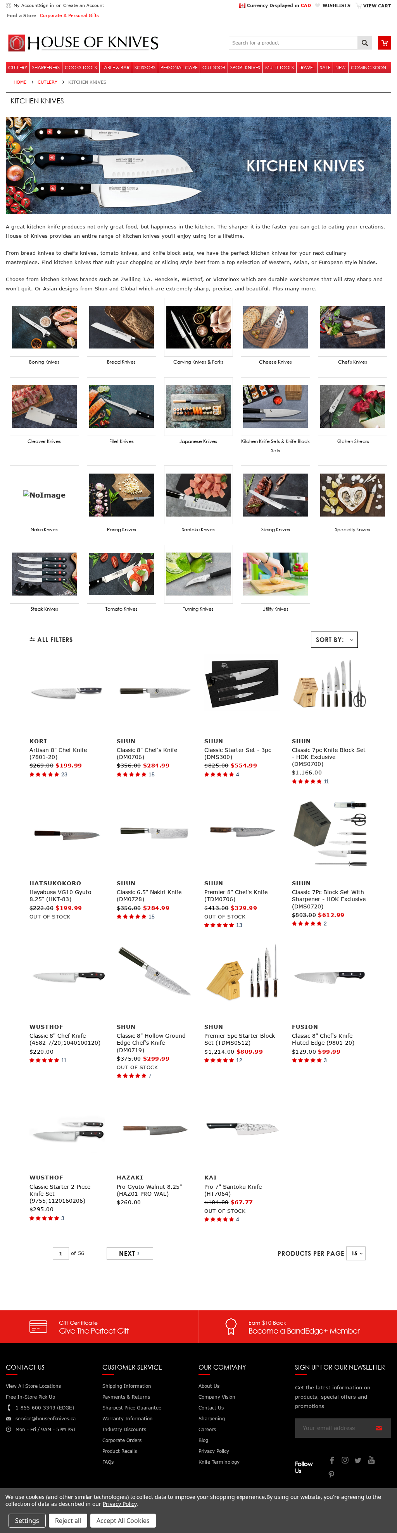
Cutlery (17, 67)
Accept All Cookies (123, 1520)
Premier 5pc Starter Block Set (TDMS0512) (239, 1039)
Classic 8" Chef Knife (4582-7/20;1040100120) (64, 1039)
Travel (307, 67)
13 (239, 925)
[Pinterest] (332, 1475)
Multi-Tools (279, 67)
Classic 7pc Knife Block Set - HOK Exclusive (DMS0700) (329, 757)
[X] (358, 1461)
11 (326, 781)
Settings (27, 1520)
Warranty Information (127, 1418)
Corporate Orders (122, 1440)
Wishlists (336, 5)
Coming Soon (368, 67)
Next (127, 1253)
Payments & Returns (126, 1397)
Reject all (68, 1520)
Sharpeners (46, 67)
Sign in (46, 5)
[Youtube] (372, 1461)
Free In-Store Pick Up (30, 1397)
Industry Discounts (124, 1429)
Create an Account (83, 5)
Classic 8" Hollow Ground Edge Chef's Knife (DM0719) (151, 1042)
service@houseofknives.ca (46, 1418)
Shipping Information (126, 1386)
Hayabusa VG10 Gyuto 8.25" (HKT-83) (60, 895)
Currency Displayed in (278, 5)
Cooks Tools (81, 67)
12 (239, 1060)
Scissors (145, 67)
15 (151, 774)
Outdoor (213, 67)
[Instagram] (345, 1461)
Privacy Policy (119, 1503)
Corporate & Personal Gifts (69, 15)
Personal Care (179, 67)
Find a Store (21, 15)
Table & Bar (115, 67)
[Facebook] (332, 1461)
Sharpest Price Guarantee (131, 1408)
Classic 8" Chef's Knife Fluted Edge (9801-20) (323, 1039)
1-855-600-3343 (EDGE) (45, 1408)
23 (64, 774)
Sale (325, 67)
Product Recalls (119, 1451)
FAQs (108, 1462)
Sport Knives (245, 67)
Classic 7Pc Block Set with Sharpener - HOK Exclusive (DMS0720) (329, 899)
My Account (26, 5)
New (340, 67)
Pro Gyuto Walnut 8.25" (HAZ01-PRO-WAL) (149, 1190)
